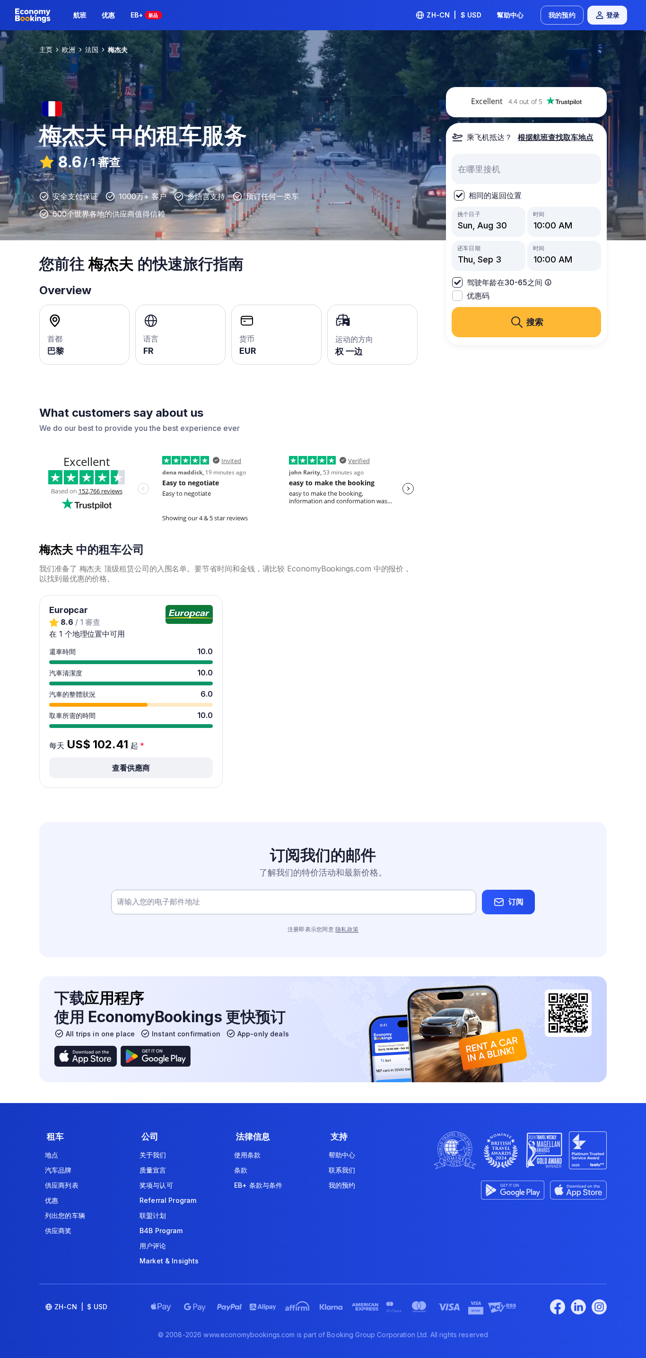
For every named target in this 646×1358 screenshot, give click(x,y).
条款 (240, 1170)
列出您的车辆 (65, 1215)
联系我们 (342, 1170)
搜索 (534, 322)
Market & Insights (169, 1261)
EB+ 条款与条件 (258, 1185)
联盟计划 (153, 1215)
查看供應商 (131, 767)
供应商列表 (62, 1185)
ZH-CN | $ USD (454, 15)
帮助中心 (342, 1155)
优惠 (108, 15)
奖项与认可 (156, 1185)
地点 (51, 1155)
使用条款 (247, 1155)
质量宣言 (153, 1170)
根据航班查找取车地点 (556, 137)
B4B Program (161, 1231)
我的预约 (562, 15)
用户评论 (153, 1246)
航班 (80, 15)
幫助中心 (510, 15)
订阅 (516, 901)
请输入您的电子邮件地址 (158, 901)
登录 (613, 15)
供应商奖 (58, 1231)
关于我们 (153, 1155)
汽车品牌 (58, 1170)
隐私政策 (346, 929)
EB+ (144, 15)
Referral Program (168, 1200)
